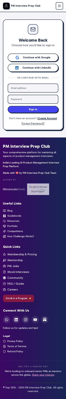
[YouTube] (35, 319)
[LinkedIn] (16, 319)
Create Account (47, 118)
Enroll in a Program (16, 298)
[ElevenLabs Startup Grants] (14, 189)
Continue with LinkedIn (36, 67)
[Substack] (44, 319)
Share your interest (43, 374)
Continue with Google (36, 57)
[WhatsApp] (6, 319)
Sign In (33, 109)
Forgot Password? (33, 123)
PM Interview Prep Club (26, 146)
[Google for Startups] (38, 189)
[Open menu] (59, 6)
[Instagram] (25, 319)
